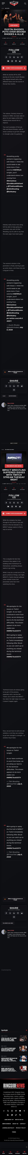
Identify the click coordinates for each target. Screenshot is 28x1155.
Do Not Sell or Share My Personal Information (14, 1140)
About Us (15, 1123)
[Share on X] (10, 386)
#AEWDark (17, 170)
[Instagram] (12, 61)
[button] (25, 3)
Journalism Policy (8, 1127)
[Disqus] (14, 994)
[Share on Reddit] (21, 386)
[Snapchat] (16, 61)
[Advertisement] (14, 211)
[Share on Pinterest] (17, 386)
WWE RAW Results (6, 1066)
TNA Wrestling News (9, 449)
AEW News (7, 8)
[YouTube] (8, 61)
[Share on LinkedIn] (14, 386)
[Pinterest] (21, 57)
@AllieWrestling (13, 189)
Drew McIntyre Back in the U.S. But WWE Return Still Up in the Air (9, 1059)
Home (3, 8)
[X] (10, 57)
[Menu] (3, 3)
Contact (23, 1123)
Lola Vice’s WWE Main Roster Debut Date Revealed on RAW (8, 1049)
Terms (14, 1132)
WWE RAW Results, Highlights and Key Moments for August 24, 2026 (8, 1070)
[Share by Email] (14, 389)
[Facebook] (6, 57)
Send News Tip (9, 1119)
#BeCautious (11, 181)
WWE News (4, 1046)
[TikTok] (16, 1115)
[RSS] (20, 1115)
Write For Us (19, 1119)
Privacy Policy (21, 1127)
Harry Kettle (6, 38)
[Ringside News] (14, 4)
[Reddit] (19, 61)
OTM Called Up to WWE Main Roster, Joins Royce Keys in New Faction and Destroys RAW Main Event (9, 1039)
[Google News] (14, 57)
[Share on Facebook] (6, 386)
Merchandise (6, 1123)
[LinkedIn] (17, 57)
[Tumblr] (24, 1111)
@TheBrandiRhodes (15, 186)
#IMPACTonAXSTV (14, 631)
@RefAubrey (11, 192)
